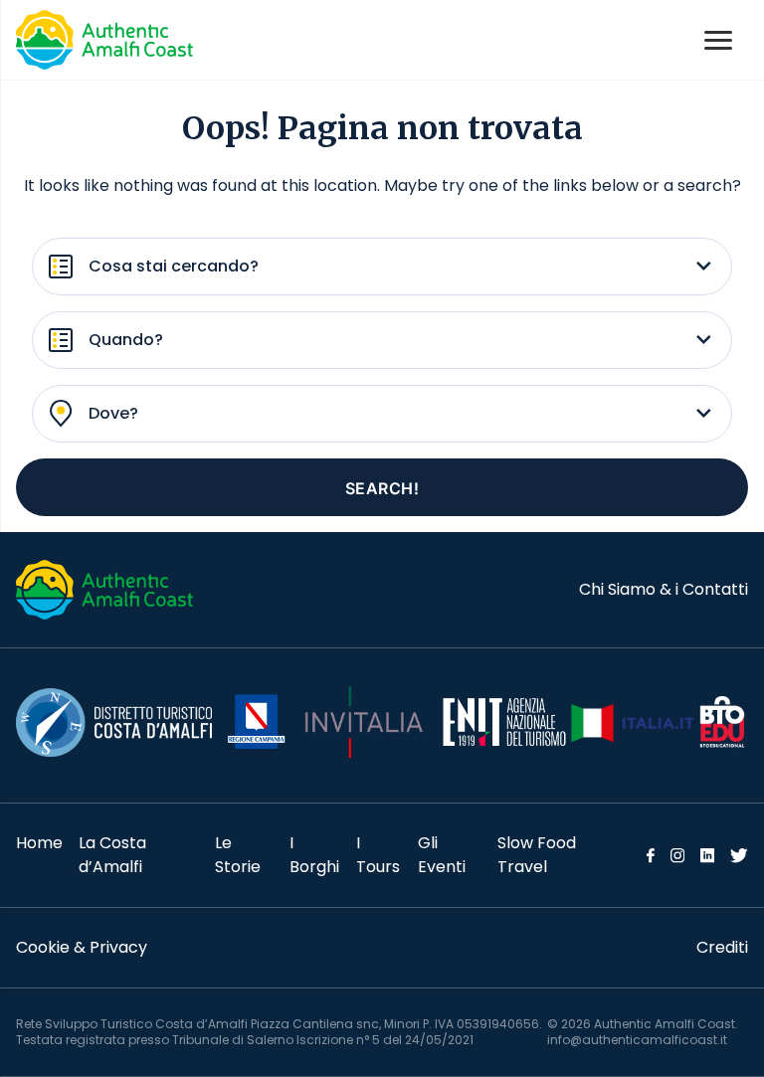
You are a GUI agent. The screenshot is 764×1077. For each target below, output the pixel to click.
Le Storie (238, 854)
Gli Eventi (442, 854)
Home (39, 842)
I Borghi (314, 854)
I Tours (378, 854)
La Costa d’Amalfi (112, 854)
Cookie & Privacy (81, 947)
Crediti (722, 947)
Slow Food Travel (536, 854)
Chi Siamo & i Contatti (663, 589)
